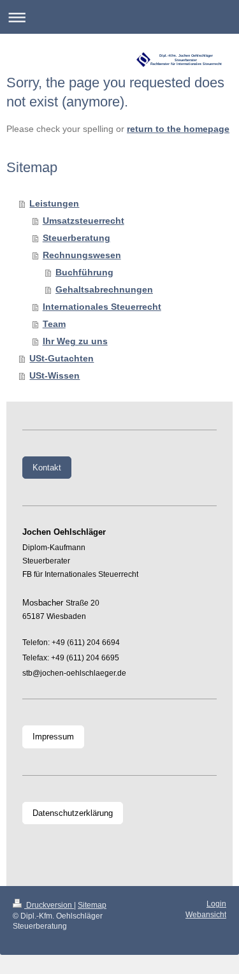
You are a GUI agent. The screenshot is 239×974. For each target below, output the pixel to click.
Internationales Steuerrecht (102, 307)
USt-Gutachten (61, 358)
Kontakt (47, 467)
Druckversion (49, 905)
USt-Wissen (54, 376)
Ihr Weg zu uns (75, 341)
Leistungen (54, 203)
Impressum (53, 736)
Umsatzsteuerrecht (83, 221)
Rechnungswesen (82, 255)
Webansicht (205, 914)
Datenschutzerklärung (73, 813)
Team (54, 324)
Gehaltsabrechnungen (104, 289)
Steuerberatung (76, 238)
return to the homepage (178, 129)
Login (216, 903)
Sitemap (92, 905)
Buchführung (84, 272)
